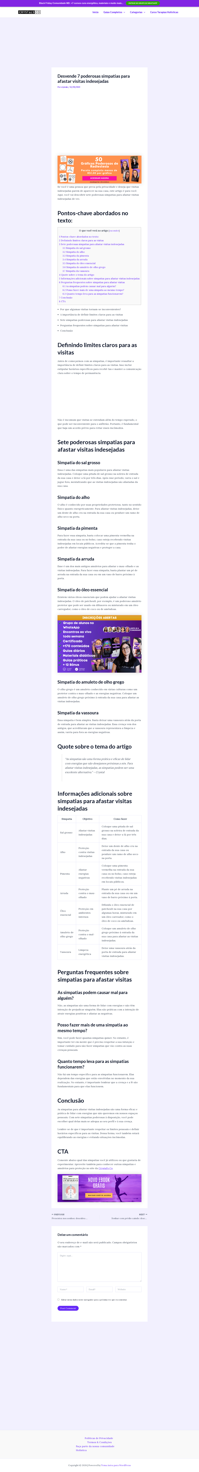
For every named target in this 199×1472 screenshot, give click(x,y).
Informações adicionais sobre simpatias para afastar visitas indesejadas (99, 278)
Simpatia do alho (74, 251)
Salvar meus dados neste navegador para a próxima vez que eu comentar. (94, 1300)
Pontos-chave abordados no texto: (79, 236)
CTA (62, 301)
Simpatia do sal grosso (77, 248)
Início (95, 12)
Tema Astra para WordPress (116, 1465)
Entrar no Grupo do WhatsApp (143, 3)
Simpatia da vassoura (76, 271)
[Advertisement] (99, 47)
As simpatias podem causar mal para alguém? (89, 286)
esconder (114, 230)
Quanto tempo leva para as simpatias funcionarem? (93, 293)
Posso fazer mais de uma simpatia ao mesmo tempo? (93, 290)
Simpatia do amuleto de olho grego (84, 267)
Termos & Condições (99, 1442)
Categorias (136, 12)
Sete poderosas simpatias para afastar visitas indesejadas (91, 244)
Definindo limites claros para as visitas (81, 240)
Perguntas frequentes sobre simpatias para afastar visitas (92, 282)
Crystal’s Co (106, 1168)
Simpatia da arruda (75, 259)
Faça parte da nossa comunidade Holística (95, 1448)
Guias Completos (112, 12)
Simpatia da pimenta (76, 255)
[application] (123, 12)
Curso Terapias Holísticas (164, 12)
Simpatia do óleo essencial (79, 263)
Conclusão (65, 297)
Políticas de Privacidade (99, 1438)
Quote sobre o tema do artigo (76, 274)
